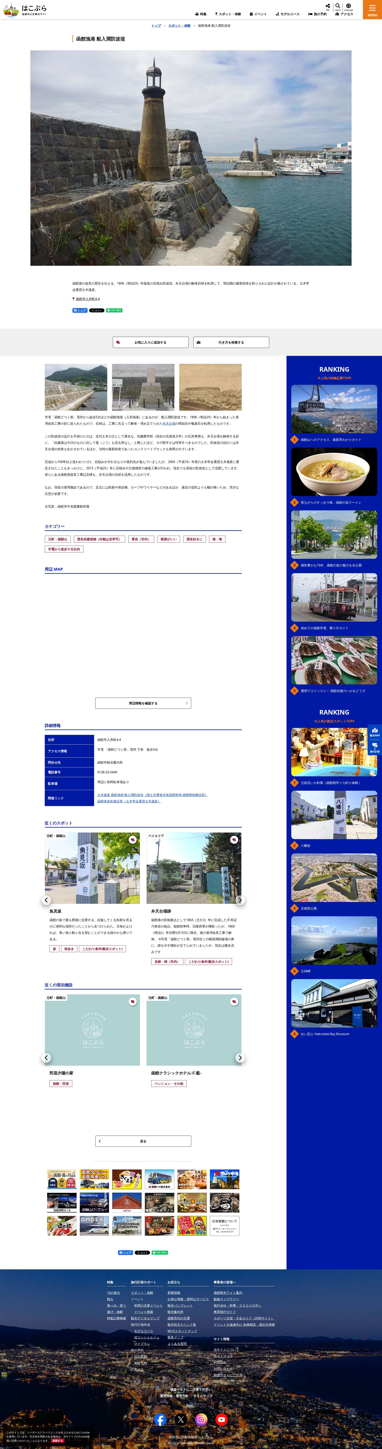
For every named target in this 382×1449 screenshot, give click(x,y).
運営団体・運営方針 (174, 1396)
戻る (143, 1141)
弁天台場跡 (161, 911)
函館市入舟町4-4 (88, 299)
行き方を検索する (231, 342)
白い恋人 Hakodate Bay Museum (325, 1034)
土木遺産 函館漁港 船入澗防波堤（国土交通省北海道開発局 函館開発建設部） (152, 795)
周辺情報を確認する (143, 703)
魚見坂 (55, 911)
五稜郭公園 (309, 908)
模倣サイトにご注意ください (191, 1389)
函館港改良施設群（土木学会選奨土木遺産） (129, 801)
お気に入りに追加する (151, 342)
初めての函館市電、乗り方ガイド (325, 628)
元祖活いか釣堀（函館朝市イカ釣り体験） (331, 783)
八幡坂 (305, 845)
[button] (46, 900)
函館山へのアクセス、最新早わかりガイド (331, 439)
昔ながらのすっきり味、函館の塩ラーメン (331, 502)
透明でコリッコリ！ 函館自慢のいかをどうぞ (333, 691)
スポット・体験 (179, 25)
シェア (81, 310)
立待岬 (305, 971)
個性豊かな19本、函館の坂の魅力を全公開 (331, 565)
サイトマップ (202, 1396)
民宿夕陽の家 (61, 1073)
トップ (156, 25)
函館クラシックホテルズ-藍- (176, 1073)
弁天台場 (169, 423)
